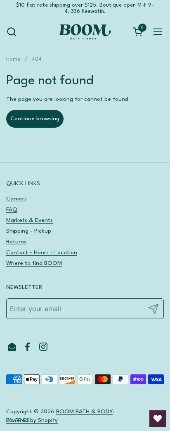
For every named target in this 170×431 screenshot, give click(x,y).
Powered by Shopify (32, 420)
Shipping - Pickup (28, 231)
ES (26, 420)
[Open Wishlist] (157, 418)
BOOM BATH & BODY (84, 411)
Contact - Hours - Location (41, 252)
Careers (16, 199)
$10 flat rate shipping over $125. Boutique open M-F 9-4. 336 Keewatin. (85, 8)
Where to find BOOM (34, 263)
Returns (16, 242)
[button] (11, 31)
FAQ (11, 209)
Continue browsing (34, 118)
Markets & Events (29, 220)
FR (18, 420)
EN (10, 420)
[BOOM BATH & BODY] (84, 32)
